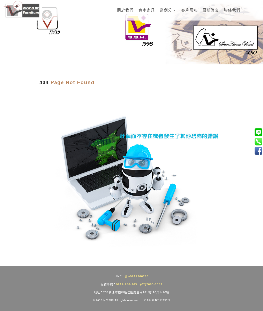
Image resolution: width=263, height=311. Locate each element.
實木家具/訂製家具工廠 (258, 150)
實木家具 (146, 10)
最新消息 (211, 10)
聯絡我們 (232, 10)
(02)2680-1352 (151, 284)
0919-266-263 (126, 284)
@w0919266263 (137, 276)
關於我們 (125, 10)
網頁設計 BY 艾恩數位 (157, 300)
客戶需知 (189, 10)
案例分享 (168, 10)
